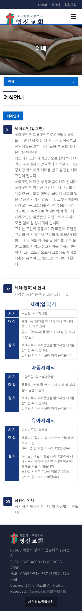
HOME (43, 5)
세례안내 (13, 116)
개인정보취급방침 (41, 601)
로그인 (55, 5)
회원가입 (70, 5)
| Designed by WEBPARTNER (47, 591)
